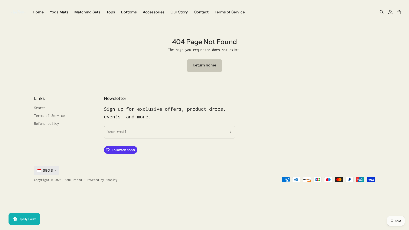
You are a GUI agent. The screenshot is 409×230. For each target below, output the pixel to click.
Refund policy (46, 123)
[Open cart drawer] (399, 12)
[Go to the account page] (390, 12)
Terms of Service (49, 116)
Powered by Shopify (102, 180)
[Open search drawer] (381, 12)
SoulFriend (73, 180)
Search (40, 108)
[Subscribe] (229, 131)
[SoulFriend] (18, 12)
